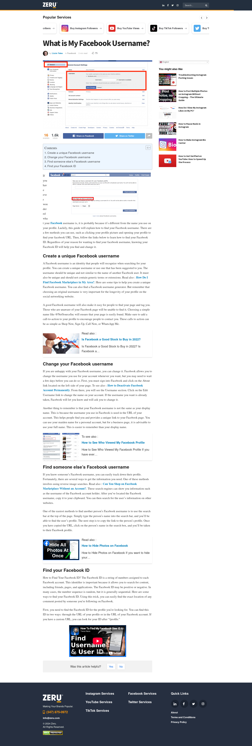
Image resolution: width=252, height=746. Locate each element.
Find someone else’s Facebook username (73, 161)
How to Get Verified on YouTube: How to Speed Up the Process (192, 159)
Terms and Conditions (183, 717)
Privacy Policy (179, 722)
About (174, 712)
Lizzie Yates (57, 53)
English (165, 62)
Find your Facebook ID (61, 166)
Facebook (71, 53)
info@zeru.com (51, 718)
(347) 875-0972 (57, 712)
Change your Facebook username (68, 157)
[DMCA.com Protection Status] (53, 732)
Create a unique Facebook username (70, 153)
